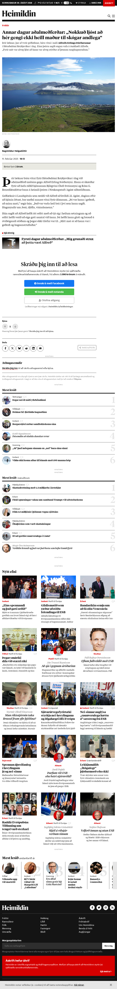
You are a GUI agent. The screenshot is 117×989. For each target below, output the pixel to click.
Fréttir (5, 25)
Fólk (4, 925)
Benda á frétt (85, 928)
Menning (6, 928)
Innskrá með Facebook (50, 283)
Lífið (43, 921)
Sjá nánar (79, 984)
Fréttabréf (84, 921)
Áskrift (82, 918)
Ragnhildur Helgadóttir (14, 150)
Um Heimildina (86, 925)
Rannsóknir (8, 921)
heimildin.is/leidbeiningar (61, 306)
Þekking (44, 918)
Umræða (6, 931)
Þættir (44, 925)
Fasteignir (45, 928)
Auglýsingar (84, 931)
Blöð (43, 931)
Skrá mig (108, 946)
